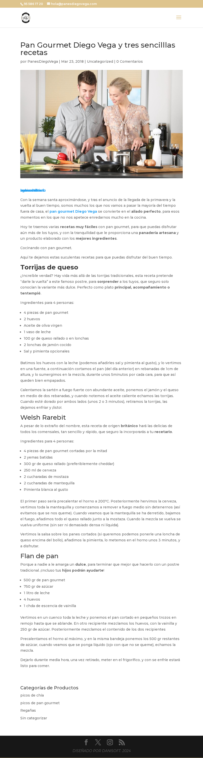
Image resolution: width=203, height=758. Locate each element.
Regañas (28, 710)
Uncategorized (100, 61)
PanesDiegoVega (42, 61)
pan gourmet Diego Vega (73, 211)
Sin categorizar (33, 718)
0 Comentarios (129, 61)
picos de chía (32, 695)
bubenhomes (32, 190)
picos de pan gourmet (40, 703)
